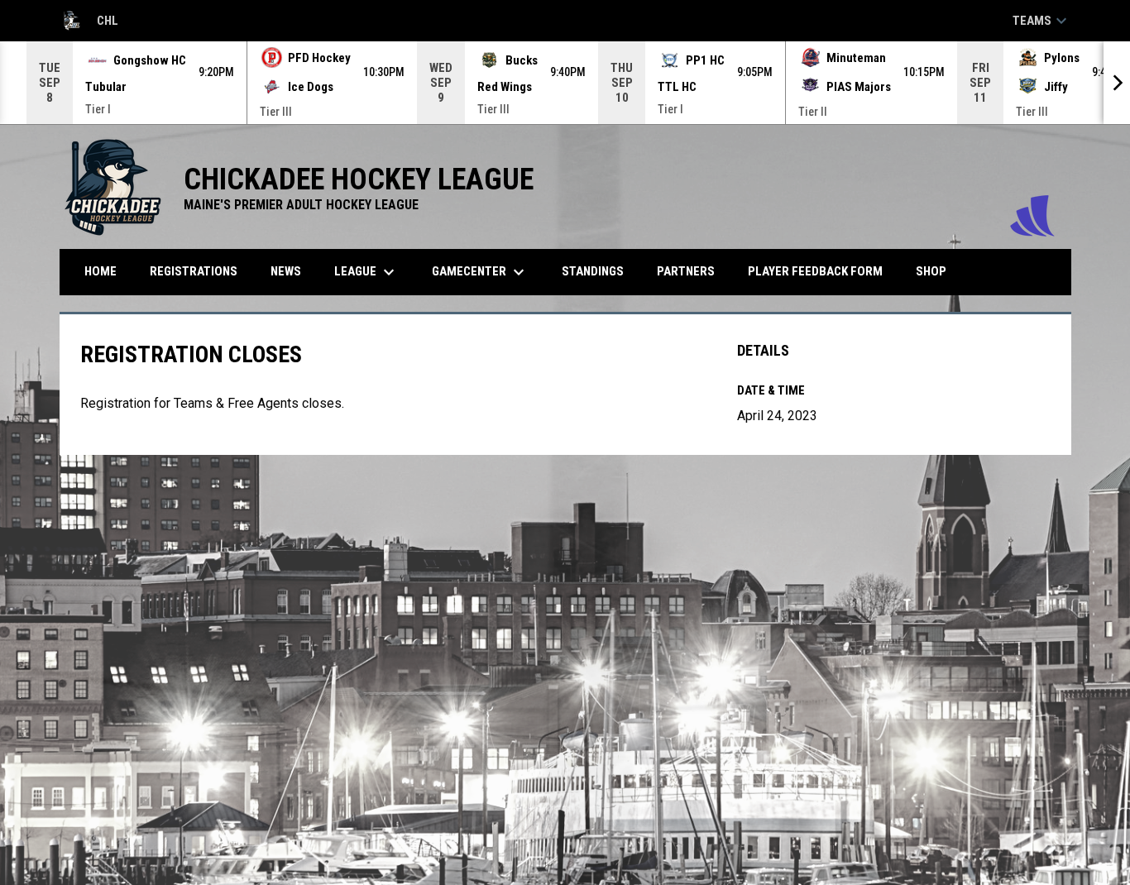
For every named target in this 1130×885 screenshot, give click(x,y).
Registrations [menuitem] (193, 271)
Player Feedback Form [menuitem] (815, 271)
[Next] (1117, 82)
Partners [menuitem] (686, 271)
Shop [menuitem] (937, 271)
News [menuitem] (286, 271)
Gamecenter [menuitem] (480, 272)
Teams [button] (1042, 21)
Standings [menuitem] (593, 271)
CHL (89, 23)
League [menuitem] (366, 272)
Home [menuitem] (100, 271)
